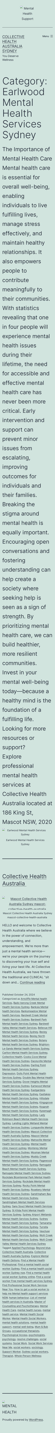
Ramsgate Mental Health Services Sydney (26, 1173)
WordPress (36, 1419)
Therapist (7, 1355)
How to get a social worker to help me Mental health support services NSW (25, 1293)
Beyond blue (43, 1247)
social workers (21, 1347)
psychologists (37, 1334)
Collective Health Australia (17, 1251)
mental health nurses (29, 1310)
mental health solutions (15, 1322)
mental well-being (23, 1326)
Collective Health (12, 1056)
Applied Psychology (23, 1247)
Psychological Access (14, 1334)
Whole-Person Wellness (28, 1355)
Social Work (20, 1343)
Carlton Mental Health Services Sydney (24, 1052)
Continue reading (32, 982)
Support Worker (11, 1351)
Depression (8, 1073)
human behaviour (19, 1297)
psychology (9, 1339)
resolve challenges (27, 1339)
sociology (37, 1347)
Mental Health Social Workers (29, 1318)
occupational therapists (25, 1330)
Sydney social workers (35, 1351)
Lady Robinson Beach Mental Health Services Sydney (25, 1119)
